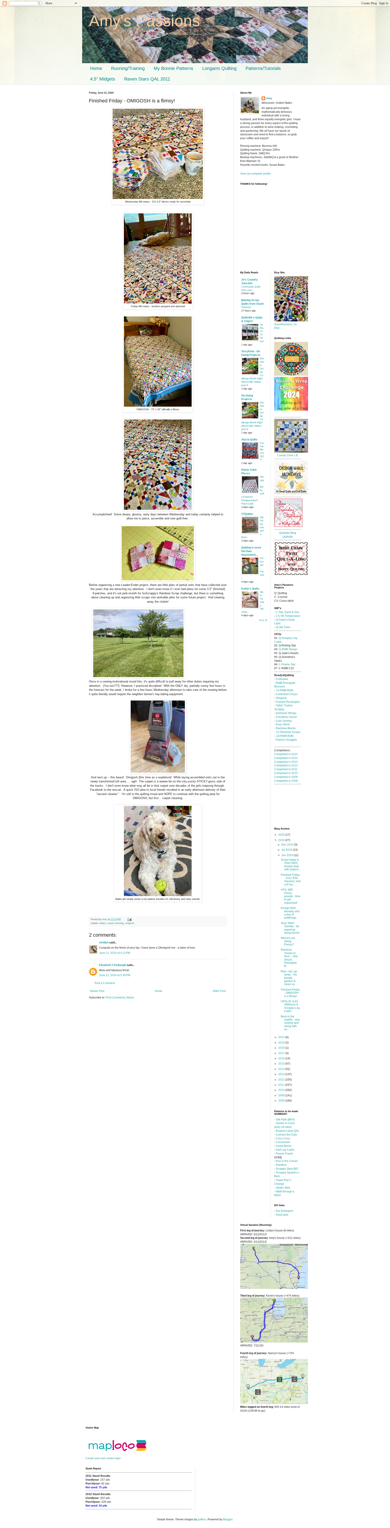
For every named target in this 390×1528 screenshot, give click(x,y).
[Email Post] (129, 919)
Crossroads (283, 1142)
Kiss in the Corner (286, 1161)
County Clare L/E (287, 455)
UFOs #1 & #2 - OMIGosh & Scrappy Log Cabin (290, 1006)
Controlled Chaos (286, 694)
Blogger (227, 1519)
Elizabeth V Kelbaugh (112, 965)
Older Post (219, 991)
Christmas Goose (286, 717)
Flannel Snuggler (286, 739)
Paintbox (281, 1164)
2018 (281, 1047)
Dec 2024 (287, 844)
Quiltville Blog (287, 533)
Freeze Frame (284, 1153)
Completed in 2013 (286, 761)
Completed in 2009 (286, 777)
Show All (263, 620)
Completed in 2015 (286, 754)
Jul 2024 (287, 849)
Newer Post (97, 991)
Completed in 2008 (286, 780)
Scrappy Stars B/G (287, 1168)
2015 (281, 1063)
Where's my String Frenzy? (288, 941)
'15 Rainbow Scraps (288, 732)
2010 (281, 1090)
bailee (102, 923)
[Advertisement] (260, 246)
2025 (281, 834)
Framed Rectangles (288, 701)
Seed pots (282, 1214)
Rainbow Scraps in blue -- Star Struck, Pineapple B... (289, 958)
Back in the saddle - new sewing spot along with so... (290, 1023)
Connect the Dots (286, 1134)
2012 (281, 1079)
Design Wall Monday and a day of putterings (290, 912)
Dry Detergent (284, 1210)
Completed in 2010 (286, 773)
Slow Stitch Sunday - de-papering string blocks (290, 928)
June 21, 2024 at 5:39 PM (114, 975)
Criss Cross (283, 1138)
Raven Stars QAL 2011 (147, 78)
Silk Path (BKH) (285, 1119)
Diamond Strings (286, 713)
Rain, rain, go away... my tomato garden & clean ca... (289, 978)
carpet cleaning (115, 923)
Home (96, 68)
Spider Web (283, 1187)
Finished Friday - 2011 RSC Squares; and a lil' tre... (291, 879)
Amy (269, 98)
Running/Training (128, 68)
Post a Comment (105, 983)
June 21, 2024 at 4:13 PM (114, 952)
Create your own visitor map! (103, 1458)
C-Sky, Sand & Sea (287, 612)
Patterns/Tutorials (263, 68)
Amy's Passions (144, 21)
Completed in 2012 (286, 765)
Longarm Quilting (219, 68)
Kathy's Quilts (250, 588)
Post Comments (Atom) (120, 997)
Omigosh (281, 698)
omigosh (129, 923)
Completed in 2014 (286, 758)
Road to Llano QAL (287, 1130)
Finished (246, 307)
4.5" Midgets (102, 78)
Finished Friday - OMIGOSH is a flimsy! (290, 993)
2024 (281, 840)
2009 (281, 1095)
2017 (281, 1053)
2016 (281, 1058)
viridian (104, 942)
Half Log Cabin (285, 1149)
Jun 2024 (287, 855)
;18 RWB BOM (284, 735)
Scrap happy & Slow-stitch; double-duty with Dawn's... (291, 864)
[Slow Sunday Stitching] (288, 526)
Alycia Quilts (249, 439)
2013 (281, 1074)
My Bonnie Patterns (173, 68)
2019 (281, 1042)
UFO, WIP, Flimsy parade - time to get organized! (290, 896)
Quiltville (287, 536)
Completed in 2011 (285, 769)
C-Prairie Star (287, 664)
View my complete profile (255, 173)
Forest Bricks (284, 1146)
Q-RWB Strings (288, 649)
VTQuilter (247, 514)
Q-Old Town (283, 627)
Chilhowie (282, 679)
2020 (281, 1037)
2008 (281, 1100)
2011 (281, 1084)
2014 (281, 1069)
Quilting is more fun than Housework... (251, 551)
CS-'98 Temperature (288, 616)
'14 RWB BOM (284, 690)
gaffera (202, 1519)
